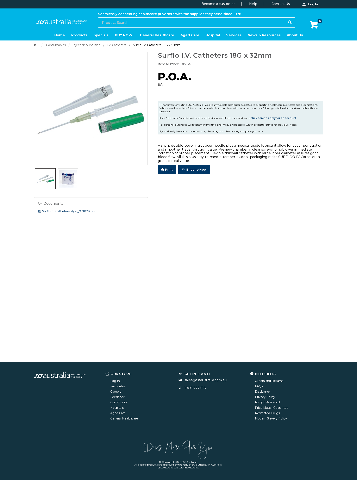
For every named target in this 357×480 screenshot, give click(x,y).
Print (169, 169)
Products (79, 35)
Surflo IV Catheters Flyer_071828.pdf (68, 211)
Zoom (95, 94)
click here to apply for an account (273, 118)
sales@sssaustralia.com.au (205, 380)
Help (253, 4)
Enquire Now (196, 169)
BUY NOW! (124, 35)
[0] (314, 25)
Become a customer (218, 4)
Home (59, 35)
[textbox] (191, 22)
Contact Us (280, 4)
